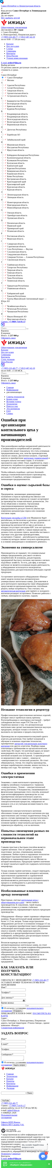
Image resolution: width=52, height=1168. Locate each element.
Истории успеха (13, 401)
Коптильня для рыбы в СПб (13, 518)
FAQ (8, 411)
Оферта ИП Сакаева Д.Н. (12, 1125)
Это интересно (13, 409)
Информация (12, 1086)
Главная (10, 1074)
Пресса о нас (12, 406)
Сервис (9, 413)
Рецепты (10, 1081)
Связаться (15, 1154)
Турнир (17, 58)
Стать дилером (8, 359)
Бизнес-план (12, 399)
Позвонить (6, 1154)
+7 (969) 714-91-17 (17, 1105)
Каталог (10, 44)
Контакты (10, 53)
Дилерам (10, 1088)
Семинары (11, 51)
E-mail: (11, 63)
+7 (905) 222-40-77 (9, 37)
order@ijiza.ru (13, 1110)
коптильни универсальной (36, 458)
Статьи (9, 49)
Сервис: (13, 321)
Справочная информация (12, 1028)
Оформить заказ (8, 338)
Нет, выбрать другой (10, 18)
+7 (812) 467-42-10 (26, 37)
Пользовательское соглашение (9, 1116)
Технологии (11, 404)
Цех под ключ (12, 46)
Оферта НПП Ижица (10, 1122)
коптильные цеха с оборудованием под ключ (19, 901)
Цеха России (12, 56)
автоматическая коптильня (13, 591)
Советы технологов (15, 397)
